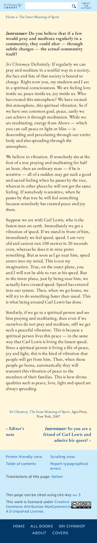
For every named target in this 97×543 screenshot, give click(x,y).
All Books (41, 526)
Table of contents (21, 463)
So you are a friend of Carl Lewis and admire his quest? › (67, 434)
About (39, 533)
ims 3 (77, 494)
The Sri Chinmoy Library (13, 10)
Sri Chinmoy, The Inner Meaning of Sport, (40, 411)
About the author (86, 5)
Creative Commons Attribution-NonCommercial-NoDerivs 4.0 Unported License (48, 506)
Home (10, 16)
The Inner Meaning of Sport (39, 16)
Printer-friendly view (24, 456)
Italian (57, 476)
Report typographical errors (69, 466)
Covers (60, 533)
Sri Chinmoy (72, 526)
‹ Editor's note (15, 431)
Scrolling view (62, 456)
